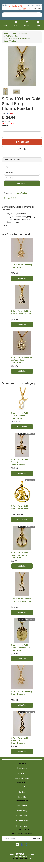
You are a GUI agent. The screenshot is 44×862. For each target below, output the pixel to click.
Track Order (22, 773)
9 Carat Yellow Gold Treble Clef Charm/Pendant (19, 740)
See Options (22, 427)
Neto (30, 858)
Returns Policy (22, 816)
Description (8, 193)
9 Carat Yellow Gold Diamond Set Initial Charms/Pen (19, 415)
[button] (22, 149)
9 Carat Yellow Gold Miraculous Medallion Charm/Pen (20, 647)
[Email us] (17, 844)
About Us (22, 787)
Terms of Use (22, 805)
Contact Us (22, 797)
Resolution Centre (22, 778)
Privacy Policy (22, 811)
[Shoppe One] (22, 6)
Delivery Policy (22, 826)
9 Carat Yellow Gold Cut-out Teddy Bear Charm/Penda (21, 360)
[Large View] (5, 91)
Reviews (7, 198)
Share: (5, 114)
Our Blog (22, 792)
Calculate (23, 184)
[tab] (8, 193)
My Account (22, 768)
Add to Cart (23, 142)
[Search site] (39, 14)
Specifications (22, 193)
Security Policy (22, 821)
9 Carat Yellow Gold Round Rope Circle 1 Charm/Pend (20, 555)
